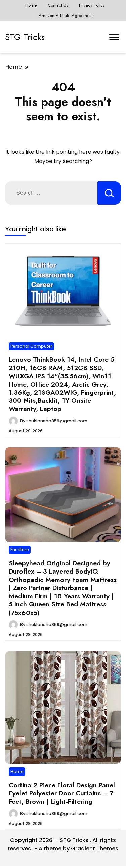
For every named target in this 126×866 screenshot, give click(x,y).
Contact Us (58, 5)
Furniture (19, 549)
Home (31, 5)
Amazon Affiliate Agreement (66, 15)
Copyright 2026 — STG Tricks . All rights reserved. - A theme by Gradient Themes (63, 844)
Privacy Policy (92, 5)
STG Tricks (25, 37)
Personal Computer (31, 346)
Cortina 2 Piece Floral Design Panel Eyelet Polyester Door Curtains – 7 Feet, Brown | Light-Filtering (62, 793)
